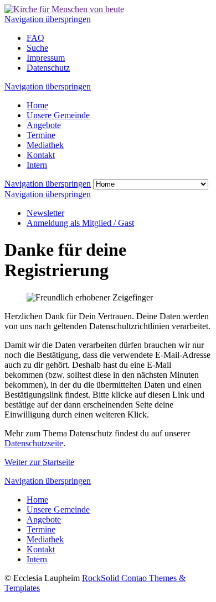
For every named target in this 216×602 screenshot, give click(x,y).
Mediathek (45, 145)
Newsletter (45, 213)
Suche (37, 47)
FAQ (35, 38)
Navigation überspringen (47, 19)
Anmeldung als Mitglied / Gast (80, 223)
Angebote (44, 125)
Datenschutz (48, 67)
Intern (37, 165)
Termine (41, 135)
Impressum (46, 57)
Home (37, 105)
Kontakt (41, 155)
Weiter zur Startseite (39, 462)
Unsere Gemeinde (58, 115)
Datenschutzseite (33, 443)
